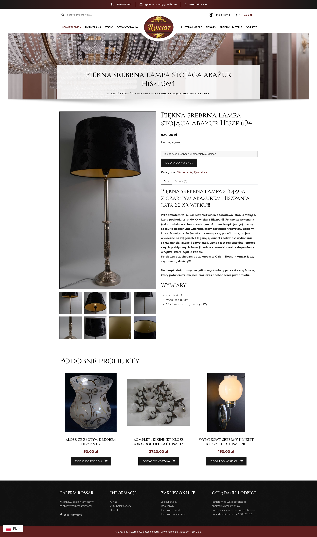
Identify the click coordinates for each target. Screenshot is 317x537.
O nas (113, 501)
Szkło (109, 27)
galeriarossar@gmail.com (161, 4)
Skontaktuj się (198, 4)
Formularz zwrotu (171, 510)
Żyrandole (200, 172)
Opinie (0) (181, 181)
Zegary (211, 27)
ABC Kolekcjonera (120, 505)
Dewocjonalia (127, 27)
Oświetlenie (70, 27)
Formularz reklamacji (173, 514)
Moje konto (223, 14)
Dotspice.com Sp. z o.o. (188, 531)
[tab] (166, 181)
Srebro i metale (230, 27)
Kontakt (115, 510)
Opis (166, 181)
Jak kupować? (169, 501)
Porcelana (93, 27)
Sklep (124, 93)
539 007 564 (123, 4)
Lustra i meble (191, 27)
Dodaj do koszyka (179, 162)
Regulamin (167, 505)
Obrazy (251, 27)
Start (112, 93)
